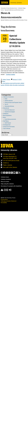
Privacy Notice (4, 199)
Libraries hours (5, 177)
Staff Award (8, 123)
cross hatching (6, 83)
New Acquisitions (7, 115)
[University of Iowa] (4, 2)
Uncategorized (6, 124)
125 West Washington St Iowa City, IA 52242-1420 (10, 157)
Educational (6, 108)
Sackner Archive (9, 100)
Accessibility (4, 202)
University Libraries (16, 2)
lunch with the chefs (15, 83)
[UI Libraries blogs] (19, 173)
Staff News (6, 121)
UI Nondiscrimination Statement (8, 201)
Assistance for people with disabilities (11, 186)
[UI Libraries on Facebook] (4, 173)
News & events (5, 181)
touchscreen (21, 85)
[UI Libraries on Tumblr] (12, 173)
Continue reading (10, 74)
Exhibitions (5, 113)
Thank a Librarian (7, 165)
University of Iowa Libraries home (9, 8)
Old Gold (7, 85)
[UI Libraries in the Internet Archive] (2, 190)
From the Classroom (10, 110)
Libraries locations (6, 179)
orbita (10, 85)
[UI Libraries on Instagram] (2, 173)
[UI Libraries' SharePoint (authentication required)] (10, 190)
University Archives (9, 106)
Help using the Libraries (7, 184)
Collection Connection (8, 97)
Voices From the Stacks (9, 126)
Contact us (6, 163)
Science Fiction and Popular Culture (13, 102)
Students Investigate (10, 111)
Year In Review (6, 128)
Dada (6, 98)
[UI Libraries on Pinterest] (9, 173)
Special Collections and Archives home (14, 10)
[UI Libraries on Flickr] (17, 173)
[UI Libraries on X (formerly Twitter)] (7, 173)
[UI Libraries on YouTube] (14, 173)
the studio (15, 85)
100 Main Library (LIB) (9, 154)
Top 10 (6, 104)
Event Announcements (10, 119)
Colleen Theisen (6, 79)
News (3, 81)
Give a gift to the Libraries (10, 167)
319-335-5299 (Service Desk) (11, 160)
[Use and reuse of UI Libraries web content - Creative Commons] (6, 190)
